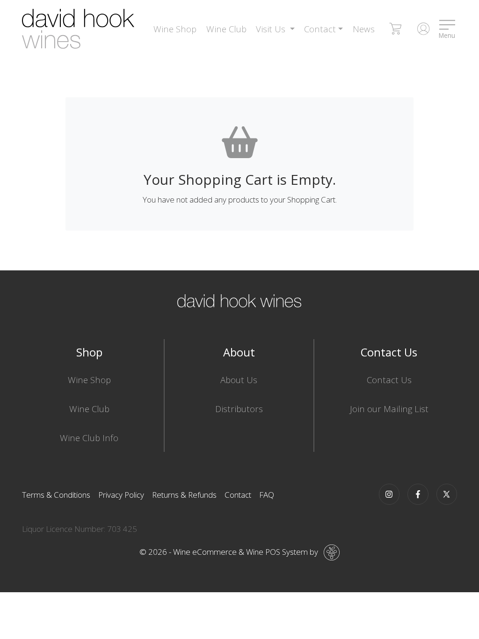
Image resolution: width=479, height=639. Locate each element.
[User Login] (423, 29)
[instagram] (389, 494)
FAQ (266, 494)
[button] (275, 29)
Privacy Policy (121, 494)
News (364, 29)
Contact (238, 494)
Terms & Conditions (56, 494)
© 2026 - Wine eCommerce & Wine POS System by (228, 551)
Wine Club (226, 29)
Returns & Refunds (184, 494)
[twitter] (446, 494)
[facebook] (417, 494)
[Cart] (396, 29)
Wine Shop (174, 29)
